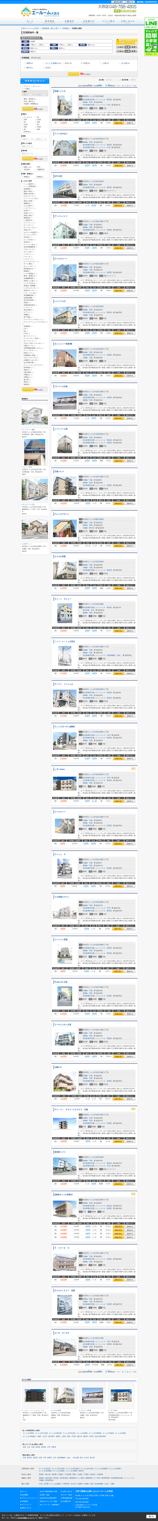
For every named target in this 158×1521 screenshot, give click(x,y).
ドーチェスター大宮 (63, 1025)
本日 (38, 167)
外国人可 (28, 230)
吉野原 (109, 948)
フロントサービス (31, 358)
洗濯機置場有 (30, 278)
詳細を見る (118, 123)
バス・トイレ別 (30, 293)
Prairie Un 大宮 (61, 982)
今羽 (108, 105)
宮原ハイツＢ (60, 91)
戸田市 (73, 1436)
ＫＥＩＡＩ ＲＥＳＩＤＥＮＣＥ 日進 (71, 1110)
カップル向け (30, 240)
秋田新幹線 (49, 1480)
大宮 (68, 63)
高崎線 (85, 102)
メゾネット (29, 254)
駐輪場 (27, 271)
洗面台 (27, 302)
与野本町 (66, 1484)
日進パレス (59, 471)
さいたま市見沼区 (55, 1433)
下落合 (86, 1474)
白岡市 (91, 1436)
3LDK (39, 127)
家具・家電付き (30, 276)
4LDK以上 (27, 132)
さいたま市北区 (93, 96)
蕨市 (68, 1436)
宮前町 (101, 519)
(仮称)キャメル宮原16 (64, 1195)
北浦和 (79, 1484)
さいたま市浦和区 (95, 1433)
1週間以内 (40, 169)
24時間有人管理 (30, 355)
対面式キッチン (30, 290)
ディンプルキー (30, 350)
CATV (27, 333)
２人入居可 (29, 206)
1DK (25, 119)
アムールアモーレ (62, 514)
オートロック (30, 341)
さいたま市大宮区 (41, 1433)
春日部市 (51, 1436)
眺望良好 (28, 218)
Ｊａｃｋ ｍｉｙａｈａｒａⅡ (33, 1410)
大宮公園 (75, 1458)
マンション (37, 86)
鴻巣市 (58, 1436)
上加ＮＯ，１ (27, 544)
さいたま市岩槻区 (29, 1436)
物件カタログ (26, 1508)
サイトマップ (26, 1505)
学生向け (28, 237)
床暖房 (27, 315)
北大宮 (86, 1458)
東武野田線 (105, 1478)
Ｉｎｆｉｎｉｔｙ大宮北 (65, 641)
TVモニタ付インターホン (34, 343)
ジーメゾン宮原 (61, 940)
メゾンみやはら (61, 134)
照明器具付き (30, 269)
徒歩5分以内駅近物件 (49, 1498)
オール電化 (29, 264)
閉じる (151, 1516)
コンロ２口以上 (30, 283)
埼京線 (55, 1478)
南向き (27, 382)
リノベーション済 (31, 198)
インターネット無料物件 (50, 1505)
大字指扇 (68, 1474)
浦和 (29, 63)
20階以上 (28, 377)
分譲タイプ (29, 213)
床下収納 (28, 317)
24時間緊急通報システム (34, 348)
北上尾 (125, 63)
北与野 (46, 1484)
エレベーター (30, 266)
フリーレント (30, 223)
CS (26, 329)
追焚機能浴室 (30, 295)
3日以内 (27, 169)
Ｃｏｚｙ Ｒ (60, 854)
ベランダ (28, 257)
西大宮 (91, 528)
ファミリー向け (30, 244)
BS (26, 331)
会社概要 (25, 1495)
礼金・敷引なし (29, 101)
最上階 (27, 379)
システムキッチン (31, 288)
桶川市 (79, 1436)
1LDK (39, 119)
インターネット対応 (32, 338)
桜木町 (92, 1474)
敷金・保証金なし (30, 99)
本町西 (54, 1474)
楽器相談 (28, 189)
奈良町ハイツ (60, 1152)
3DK (25, 127)
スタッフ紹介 (67, 1495)
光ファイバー (30, 336)
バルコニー (29, 259)
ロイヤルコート (61, 259)
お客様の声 (67, 1501)
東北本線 (86, 610)
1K (38, 117)
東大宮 (92, 1458)
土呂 (92, 610)
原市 (81, 1458)
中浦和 (86, 1484)
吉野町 (101, 732)
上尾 (105, 63)
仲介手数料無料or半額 (49, 1491)
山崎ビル (58, 1067)
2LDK (26, 124)
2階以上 (28, 370)
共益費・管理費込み (31, 104)
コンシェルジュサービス (34, 365)
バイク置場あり (30, 273)
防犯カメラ (29, 353)
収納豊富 (28, 326)
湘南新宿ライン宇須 (92, 1478)
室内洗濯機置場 (30, 247)
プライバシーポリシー (30, 1498)
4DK (38, 129)
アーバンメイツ (61, 216)
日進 (90, 225)
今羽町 (101, 1338)
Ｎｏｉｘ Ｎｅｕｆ (63, 599)
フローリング (30, 249)
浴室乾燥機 (29, 298)
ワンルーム (28, 117)
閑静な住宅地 (30, 194)
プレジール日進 (61, 386)
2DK (38, 122)
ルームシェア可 (30, 235)
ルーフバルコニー (31, 261)
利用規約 (25, 1501)
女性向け (28, 242)
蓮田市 (85, 1436)
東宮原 (109, 99)
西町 (74, 1474)
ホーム (24, 1491)
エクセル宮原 (60, 556)
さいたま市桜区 (82, 1433)
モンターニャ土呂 (29, 504)
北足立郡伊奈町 (100, 1436)
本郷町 (101, 96)
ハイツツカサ (60, 301)
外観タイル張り (30, 281)
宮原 (86, 63)
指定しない (28, 167)
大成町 (101, 1030)
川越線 (85, 225)
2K (25, 122)
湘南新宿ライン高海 (76, 1478)
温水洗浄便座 (30, 300)
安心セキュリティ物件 (49, 1501)
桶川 (29, 68)
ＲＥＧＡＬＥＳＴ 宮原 (65, 1290)
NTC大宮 (58, 176)
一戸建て (27, 89)
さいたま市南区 (108, 1433)
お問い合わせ (67, 1491)
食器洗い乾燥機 (30, 286)
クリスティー (60, 812)
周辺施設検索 (67, 1498)
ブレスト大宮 (27, 467)
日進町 (101, 221)
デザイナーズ (30, 196)
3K (38, 124)
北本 (48, 68)
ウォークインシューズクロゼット (35, 323)
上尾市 (63, 1436)
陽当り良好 (29, 191)
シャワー (28, 307)
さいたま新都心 (53, 63)
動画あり (40, 177)
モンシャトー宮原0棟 (63, 344)
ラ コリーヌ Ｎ (62, 1248)
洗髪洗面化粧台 (30, 305)
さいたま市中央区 (69, 1433)
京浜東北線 (64, 1478)
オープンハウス (30, 228)
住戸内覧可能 (30, 362)
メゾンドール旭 (61, 429)
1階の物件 (28, 372)
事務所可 (28, 203)
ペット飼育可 (30, 184)
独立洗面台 (29, 310)
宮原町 (101, 139)
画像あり (27, 177)
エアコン (28, 312)
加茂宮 (109, 230)
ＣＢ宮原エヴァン (62, 897)
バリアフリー (30, 208)
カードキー (29, 225)
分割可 (27, 210)
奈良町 (101, 181)
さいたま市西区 (93, 519)
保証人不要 (29, 201)
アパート (27, 86)
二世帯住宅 (29, 220)
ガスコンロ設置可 (31, 232)
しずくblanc (60, 769)
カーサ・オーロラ (62, 1333)
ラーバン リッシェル (64, 684)
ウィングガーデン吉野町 (65, 727)
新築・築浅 (45, 1495)
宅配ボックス (30, 346)
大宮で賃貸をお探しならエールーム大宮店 (94, 1491)
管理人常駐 (29, 215)
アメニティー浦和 (29, 429)
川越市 (39, 1436)
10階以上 (28, 375)
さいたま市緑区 (120, 1433)
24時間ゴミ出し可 (31, 360)
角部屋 (27, 384)
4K (25, 129)
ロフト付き (29, 252)
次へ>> (129, 86)
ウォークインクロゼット (34, 319)
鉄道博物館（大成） (114, 655)
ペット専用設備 (30, 186)
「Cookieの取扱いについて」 (25, 1518)
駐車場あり (29, 367)
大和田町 (100, 1474)
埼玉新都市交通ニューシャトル (94, 99)
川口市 (44, 1436)
